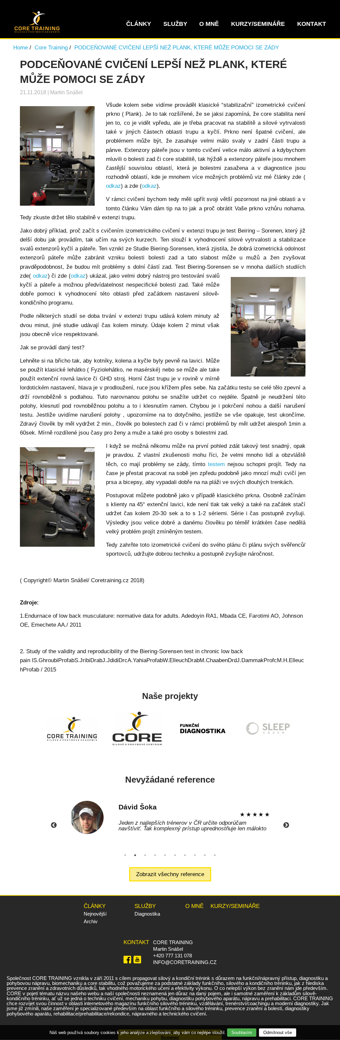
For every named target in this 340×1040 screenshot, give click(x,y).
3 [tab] (145, 855)
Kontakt (311, 23)
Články (138, 23)
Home (20, 47)
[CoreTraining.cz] (37, 31)
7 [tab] (185, 855)
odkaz (113, 186)
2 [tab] (135, 855)
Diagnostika (147, 914)
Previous (53, 825)
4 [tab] (155, 855)
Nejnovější (95, 914)
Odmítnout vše (277, 1032)
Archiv (91, 921)
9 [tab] (205, 855)
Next (286, 825)
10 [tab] (215, 855)
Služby (175, 23)
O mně (209, 23)
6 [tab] (175, 855)
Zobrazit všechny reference (170, 874)
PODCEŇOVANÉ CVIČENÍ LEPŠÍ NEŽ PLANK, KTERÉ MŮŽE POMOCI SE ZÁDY (176, 47)
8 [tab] (195, 855)
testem (216, 464)
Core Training (51, 47)
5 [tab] (165, 855)
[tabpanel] (170, 817)
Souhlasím (241, 1032)
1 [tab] (125, 855)
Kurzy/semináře (258, 23)
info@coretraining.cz (184, 962)
